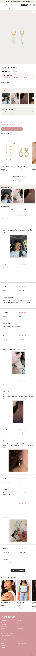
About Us (3, 622)
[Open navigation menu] (2, 5)
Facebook (3, 647)
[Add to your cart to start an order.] (34, 5)
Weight (24, 209)
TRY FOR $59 (24, 4)
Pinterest (3, 645)
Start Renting (12, 129)
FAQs (2, 630)
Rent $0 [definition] (9, 82)
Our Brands (3, 624)
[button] (18, 97)
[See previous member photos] (3, 98)
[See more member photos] (33, 98)
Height (11, 209)
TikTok (2, 643)
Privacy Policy (20, 641)
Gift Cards (3, 626)
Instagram (3, 641)
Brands (14, 8)
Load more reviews (18, 570)
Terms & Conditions (21, 643)
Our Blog (3, 628)
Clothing (7, 8)
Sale (29, 8)
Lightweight (16, 77)
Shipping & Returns (5, 632)
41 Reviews (14, 71)
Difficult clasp (25, 77)
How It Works (22, 8)
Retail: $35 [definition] (4, 82)
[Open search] (30, 5)
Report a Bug (20, 628)
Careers (19, 622)
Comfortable (7, 77)
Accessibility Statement (6, 633)
